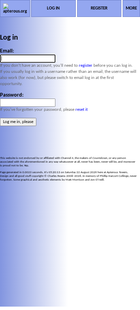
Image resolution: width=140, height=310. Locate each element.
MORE (131, 8)
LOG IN (53, 8)
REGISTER (99, 8)
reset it (81, 109)
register (85, 65)
